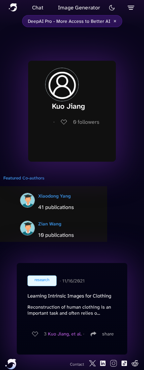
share (108, 334)
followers (86, 121)
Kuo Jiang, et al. (65, 334)
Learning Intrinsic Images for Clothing (69, 296)
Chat (37, 7)
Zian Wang (49, 224)
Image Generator (79, 7)
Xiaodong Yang (54, 196)
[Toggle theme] (111, 7)
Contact (77, 364)
